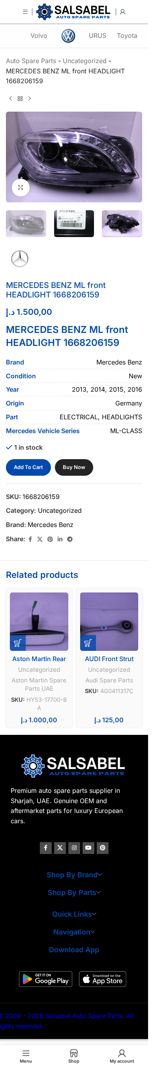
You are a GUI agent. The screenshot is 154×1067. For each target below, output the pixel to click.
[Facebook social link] (30, 539)
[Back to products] (20, 99)
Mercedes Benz (50, 525)
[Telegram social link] (70, 539)
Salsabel (26, 771)
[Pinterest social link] (50, 539)
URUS (97, 35)
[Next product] (29, 99)
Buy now (74, 467)
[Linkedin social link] (60, 539)
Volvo (38, 35)
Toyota (127, 35)
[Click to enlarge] (21, 187)
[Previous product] (10, 99)
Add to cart (28, 467)
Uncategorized (60, 510)
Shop (73, 650)
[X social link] (40, 539)
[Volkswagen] (68, 36)
